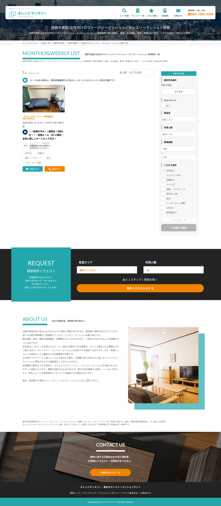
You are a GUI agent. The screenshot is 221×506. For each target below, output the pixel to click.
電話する (56, 168)
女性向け (170, 170)
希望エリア (85, 262)
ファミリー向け (173, 175)
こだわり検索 (151, 15)
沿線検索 (165, 15)
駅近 (168, 198)
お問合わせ (178, 15)
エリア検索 (124, 15)
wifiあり (170, 207)
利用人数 (151, 262)
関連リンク (75, 493)
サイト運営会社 (130, 493)
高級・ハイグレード (175, 189)
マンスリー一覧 (138, 15)
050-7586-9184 (202, 14)
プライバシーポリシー (109, 493)
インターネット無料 (175, 203)
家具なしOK (172, 193)
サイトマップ (89, 493)
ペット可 (170, 184)
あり (168, 105)
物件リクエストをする (140, 288)
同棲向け (170, 179)
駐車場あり (171, 212)
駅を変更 (179, 91)
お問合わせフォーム (110, 472)
